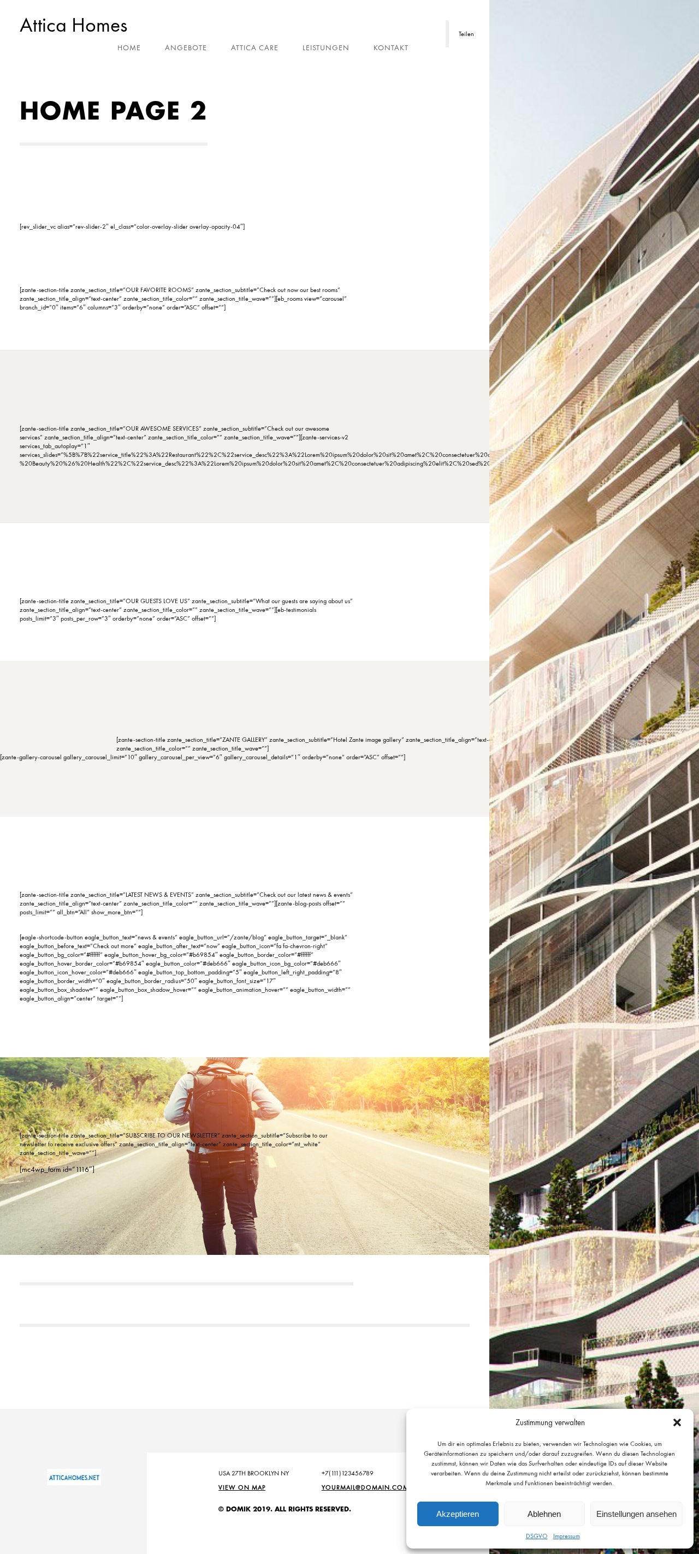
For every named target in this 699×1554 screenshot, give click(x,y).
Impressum (566, 1536)
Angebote (186, 47)
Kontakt (391, 47)
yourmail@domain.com (365, 1487)
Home (129, 47)
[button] (677, 1422)
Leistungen (326, 47)
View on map (241, 1487)
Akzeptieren (457, 1514)
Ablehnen (544, 1514)
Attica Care (255, 47)
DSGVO (537, 1536)
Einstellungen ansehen (636, 1514)
